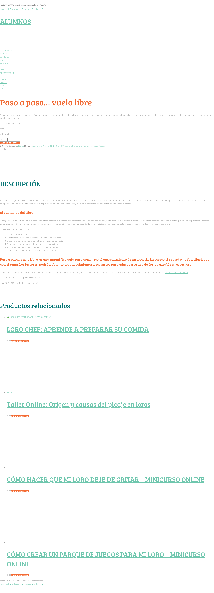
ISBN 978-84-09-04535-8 (60, 146)
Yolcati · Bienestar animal (176, 272)
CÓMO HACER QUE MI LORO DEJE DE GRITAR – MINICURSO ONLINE (105, 479)
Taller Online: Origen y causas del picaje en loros (78, 404)
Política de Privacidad (10, 589)
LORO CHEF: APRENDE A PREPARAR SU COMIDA (78, 329)
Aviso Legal (47, 589)
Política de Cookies (31, 589)
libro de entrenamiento (82, 146)
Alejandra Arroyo (41, 146)
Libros (21, 146)
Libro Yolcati (99, 146)
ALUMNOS (15, 21)
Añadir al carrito (10, 142)
